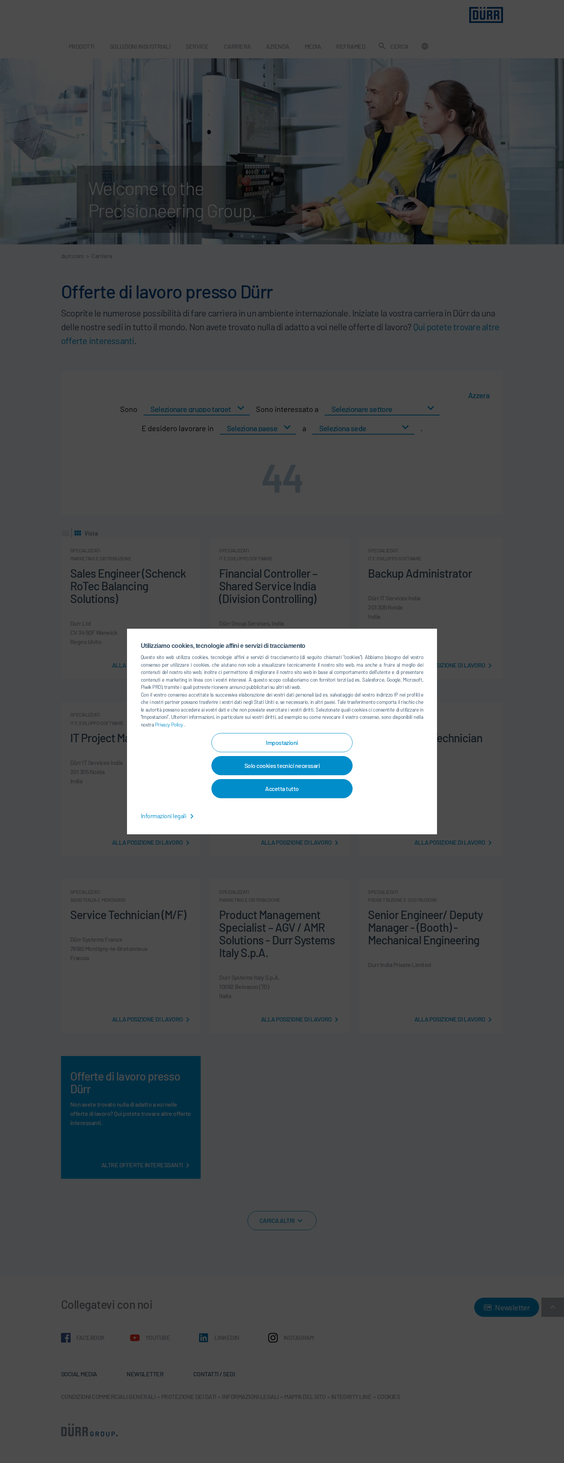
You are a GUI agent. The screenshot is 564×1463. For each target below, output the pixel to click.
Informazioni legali (164, 815)
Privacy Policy (169, 725)
